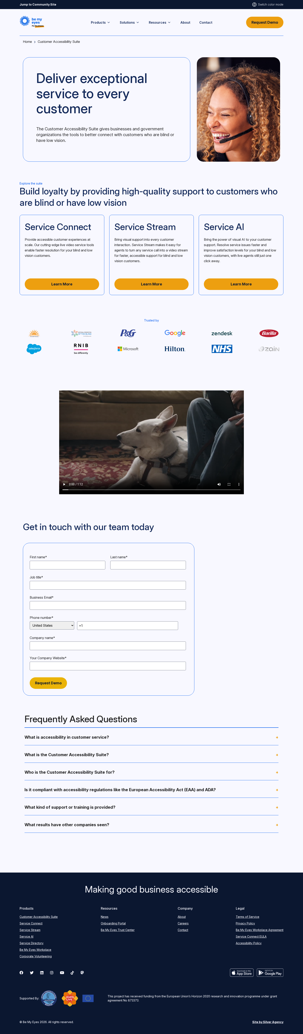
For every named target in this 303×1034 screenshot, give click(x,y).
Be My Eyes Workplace (35, 949)
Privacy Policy (245, 923)
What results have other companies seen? (151, 824)
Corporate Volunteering (36, 956)
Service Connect (31, 923)
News (104, 916)
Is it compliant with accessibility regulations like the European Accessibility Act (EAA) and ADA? (151, 789)
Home (27, 42)
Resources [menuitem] (157, 22)
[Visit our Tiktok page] (72, 973)
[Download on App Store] (242, 973)
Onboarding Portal (113, 923)
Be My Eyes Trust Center (118, 930)
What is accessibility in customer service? (151, 737)
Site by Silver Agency (267, 1022)
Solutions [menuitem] (127, 22)
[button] (32, 22)
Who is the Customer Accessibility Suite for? (151, 772)
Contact (183, 930)
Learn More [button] (61, 284)
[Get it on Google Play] (270, 973)
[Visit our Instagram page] (51, 973)
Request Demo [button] (264, 22)
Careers (183, 923)
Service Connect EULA (251, 936)
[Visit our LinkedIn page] (41, 973)
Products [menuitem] (98, 22)
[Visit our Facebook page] (21, 973)
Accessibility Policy (249, 943)
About (182, 916)
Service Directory (31, 943)
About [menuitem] (185, 22)
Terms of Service (247, 916)
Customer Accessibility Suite (39, 916)
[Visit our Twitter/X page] (32, 973)
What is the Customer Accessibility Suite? (151, 754)
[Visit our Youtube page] (62, 973)
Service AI (26, 936)
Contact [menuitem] (205, 22)
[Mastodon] (82, 973)
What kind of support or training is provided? (151, 807)
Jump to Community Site (38, 4)
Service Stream (30, 930)
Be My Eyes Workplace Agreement (259, 930)
